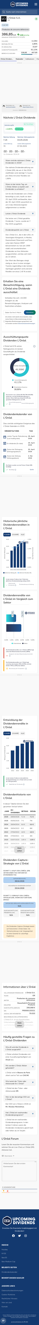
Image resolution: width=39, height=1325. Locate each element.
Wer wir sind (7, 1302)
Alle (22, 535)
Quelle (32, 469)
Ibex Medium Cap (8, 1261)
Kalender (19, 59)
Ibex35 (4, 1257)
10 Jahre (15, 535)
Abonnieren (29, 312)
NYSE (4, 1253)
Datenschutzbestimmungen (26, 323)
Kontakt (5, 1306)
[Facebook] (13, 1235)
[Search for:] (19, 12)
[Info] (34, 346)
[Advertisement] (19, 83)
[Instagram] (25, 1235)
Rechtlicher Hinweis (9, 1298)
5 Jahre (7, 535)
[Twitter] (19, 1235)
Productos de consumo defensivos (15, 29)
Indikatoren (29, 59)
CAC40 (5, 25)
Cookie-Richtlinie (8, 1294)
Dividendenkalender (9, 1272)
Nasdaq (4, 1249)
